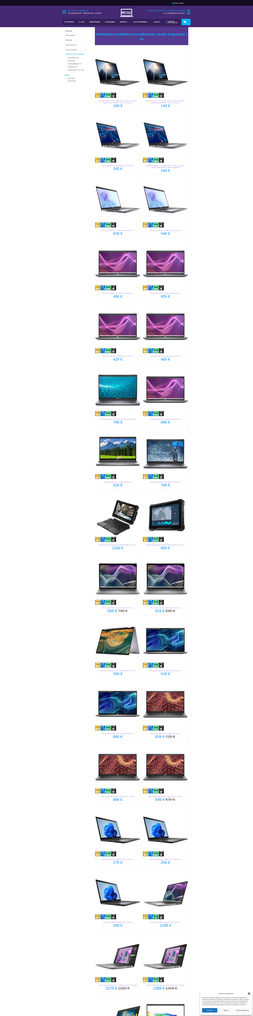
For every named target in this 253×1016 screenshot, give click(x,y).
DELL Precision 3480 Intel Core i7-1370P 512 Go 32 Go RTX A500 (165, 985)
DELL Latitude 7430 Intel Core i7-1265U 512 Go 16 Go (165, 733)
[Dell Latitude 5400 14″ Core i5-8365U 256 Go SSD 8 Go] (118, 113)
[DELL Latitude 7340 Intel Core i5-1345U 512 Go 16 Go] (118, 555)
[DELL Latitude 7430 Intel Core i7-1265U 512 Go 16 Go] (165, 681)
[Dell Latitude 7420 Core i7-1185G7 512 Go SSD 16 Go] (165, 618)
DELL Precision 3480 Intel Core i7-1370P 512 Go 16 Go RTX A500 (118, 985)
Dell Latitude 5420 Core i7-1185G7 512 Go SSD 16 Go (165, 230)
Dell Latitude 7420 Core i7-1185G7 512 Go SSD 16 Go (165, 671)
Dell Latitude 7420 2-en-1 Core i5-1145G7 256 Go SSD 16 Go (117, 671)
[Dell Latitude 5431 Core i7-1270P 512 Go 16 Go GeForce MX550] (118, 366)
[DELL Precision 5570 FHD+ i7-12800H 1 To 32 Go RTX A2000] (118, 995)
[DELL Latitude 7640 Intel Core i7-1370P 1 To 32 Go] (165, 870)
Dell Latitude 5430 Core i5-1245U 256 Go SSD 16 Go (118, 293)
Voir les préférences (242, 1010)
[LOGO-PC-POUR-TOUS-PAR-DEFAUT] (126, 9)
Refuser (226, 1010)
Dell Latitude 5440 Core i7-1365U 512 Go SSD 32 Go (165, 419)
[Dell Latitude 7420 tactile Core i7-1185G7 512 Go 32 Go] (118, 681)
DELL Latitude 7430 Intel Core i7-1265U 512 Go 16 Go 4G (117, 796)
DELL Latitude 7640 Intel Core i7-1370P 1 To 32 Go (165, 922)
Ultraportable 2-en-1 (76, 70)
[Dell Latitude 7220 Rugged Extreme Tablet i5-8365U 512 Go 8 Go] (165, 492)
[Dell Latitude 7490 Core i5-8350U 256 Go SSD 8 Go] (118, 870)
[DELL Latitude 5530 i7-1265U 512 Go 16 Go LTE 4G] (165, 429)
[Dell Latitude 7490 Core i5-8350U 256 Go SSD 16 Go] (118, 807)
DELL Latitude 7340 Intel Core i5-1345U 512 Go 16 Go (117, 608)
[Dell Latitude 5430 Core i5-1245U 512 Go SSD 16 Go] (165, 304)
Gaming (71, 61)
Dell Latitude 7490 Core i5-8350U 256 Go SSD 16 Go (118, 859)
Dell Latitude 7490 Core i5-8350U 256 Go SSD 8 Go (118, 922)
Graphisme (72, 67)
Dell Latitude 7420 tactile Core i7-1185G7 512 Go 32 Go (118, 733)
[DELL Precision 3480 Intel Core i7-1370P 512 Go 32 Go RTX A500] (165, 933)
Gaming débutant (74, 64)
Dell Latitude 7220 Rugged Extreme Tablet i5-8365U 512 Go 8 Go (165, 545)
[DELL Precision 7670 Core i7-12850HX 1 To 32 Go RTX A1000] (165, 995)
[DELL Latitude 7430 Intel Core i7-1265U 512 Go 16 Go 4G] (118, 744)
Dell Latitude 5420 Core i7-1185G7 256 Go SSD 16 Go (117, 230)
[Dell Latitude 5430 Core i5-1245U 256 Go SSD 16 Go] (118, 241)
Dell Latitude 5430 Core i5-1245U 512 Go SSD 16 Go (165, 356)
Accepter (210, 1010)
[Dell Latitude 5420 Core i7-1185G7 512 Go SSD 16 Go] (165, 178)
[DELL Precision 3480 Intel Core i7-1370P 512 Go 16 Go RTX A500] (118, 933)
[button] (249, 994)
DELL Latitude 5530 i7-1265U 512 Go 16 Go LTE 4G (165, 482)
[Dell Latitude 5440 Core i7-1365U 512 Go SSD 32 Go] (165, 366)
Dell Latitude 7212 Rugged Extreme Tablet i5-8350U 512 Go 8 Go (117, 545)
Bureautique (73, 57)
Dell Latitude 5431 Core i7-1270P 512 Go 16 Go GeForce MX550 (117, 419)
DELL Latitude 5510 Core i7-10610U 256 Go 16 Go (117, 482)
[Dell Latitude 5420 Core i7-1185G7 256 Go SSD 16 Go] (118, 178)
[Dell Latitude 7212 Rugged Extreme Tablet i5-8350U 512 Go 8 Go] (118, 492)
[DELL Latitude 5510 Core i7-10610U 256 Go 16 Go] (118, 429)
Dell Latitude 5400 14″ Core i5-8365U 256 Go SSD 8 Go (118, 165)
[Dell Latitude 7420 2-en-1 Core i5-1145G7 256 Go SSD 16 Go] (118, 618)
